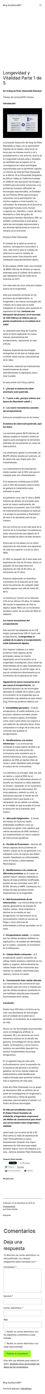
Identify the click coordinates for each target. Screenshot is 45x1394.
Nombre (8, 1296)
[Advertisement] (22, 42)
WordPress (26, 1388)
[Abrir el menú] (40, 5)
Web (6, 1319)
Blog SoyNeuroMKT (12, 5)
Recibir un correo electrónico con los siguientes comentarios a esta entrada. (21, 1334)
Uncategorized (9, 1206)
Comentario (10, 1267)
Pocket (20, 1167)
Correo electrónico (13, 1308)
